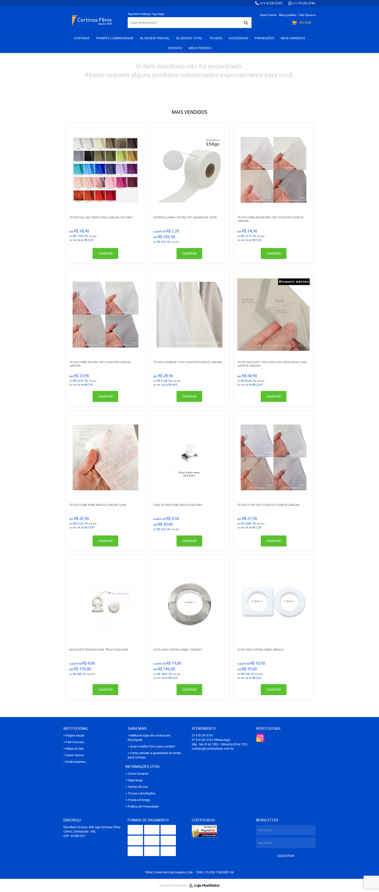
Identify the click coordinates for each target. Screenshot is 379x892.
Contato (175, 48)
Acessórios (238, 38)
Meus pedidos (288, 15)
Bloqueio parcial (155, 38)
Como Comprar (138, 773)
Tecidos (215, 38)
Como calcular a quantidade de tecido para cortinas (154, 755)
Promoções (264, 38)
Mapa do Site (75, 748)
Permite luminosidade (115, 38)
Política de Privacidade (143, 806)
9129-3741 (271, 3)
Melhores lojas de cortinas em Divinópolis (149, 737)
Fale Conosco (307, 15)
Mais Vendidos (293, 38)
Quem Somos (268, 15)
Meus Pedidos (200, 48)
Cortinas (81, 38)
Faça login (158, 14)
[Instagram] (260, 737)
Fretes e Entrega (139, 800)
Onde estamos (76, 762)
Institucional (75, 728)
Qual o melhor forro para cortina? (152, 746)
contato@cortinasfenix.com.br (213, 748)
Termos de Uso (138, 787)
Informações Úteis (142, 766)
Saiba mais (137, 728)
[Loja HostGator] (203, 885)
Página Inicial (75, 735)
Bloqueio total (189, 38)
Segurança (135, 780)
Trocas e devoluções (141, 793)
